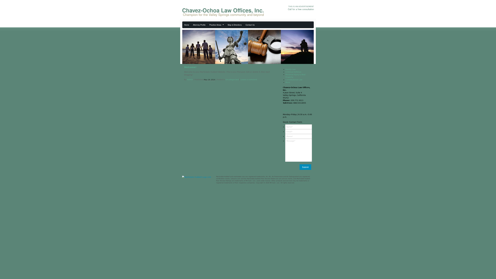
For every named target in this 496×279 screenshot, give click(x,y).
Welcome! (190, 67)
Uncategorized (232, 80)
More (287, 82)
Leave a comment (249, 80)
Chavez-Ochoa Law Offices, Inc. (223, 11)
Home (186, 25)
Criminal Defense (293, 72)
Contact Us (250, 25)
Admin (190, 80)
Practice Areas (215, 25)
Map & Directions (235, 25)
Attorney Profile (199, 25)
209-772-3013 (302, 13)
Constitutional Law (293, 80)
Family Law (290, 69)
